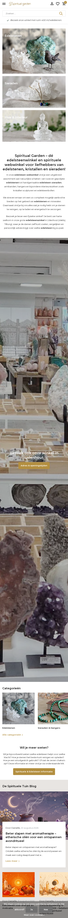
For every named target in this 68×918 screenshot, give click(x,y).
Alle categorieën (11, 734)
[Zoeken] (61, 13)
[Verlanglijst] (57, 4)
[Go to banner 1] (34, 51)
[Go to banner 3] (34, 126)
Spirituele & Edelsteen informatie (34, 771)
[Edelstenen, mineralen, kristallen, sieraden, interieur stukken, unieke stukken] (24, 4)
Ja (31, 909)
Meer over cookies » (34, 915)
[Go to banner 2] (34, 92)
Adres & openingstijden (34, 465)
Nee (46, 909)
